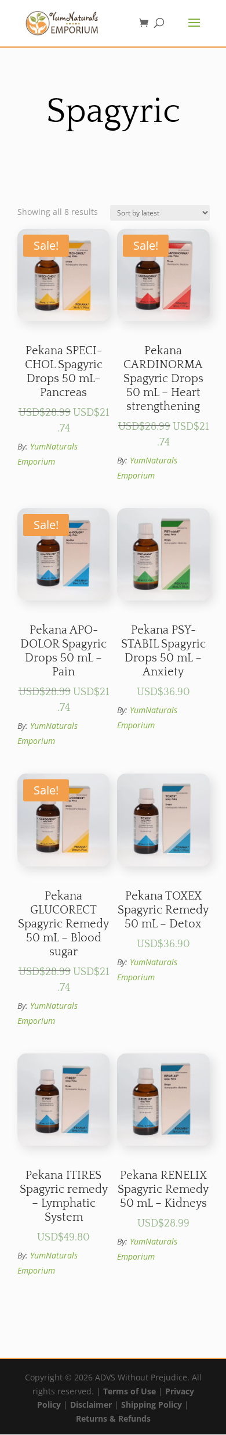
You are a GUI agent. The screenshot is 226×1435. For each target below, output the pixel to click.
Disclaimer (91, 1404)
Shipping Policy (151, 1404)
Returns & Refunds (113, 1418)
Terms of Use (129, 1391)
